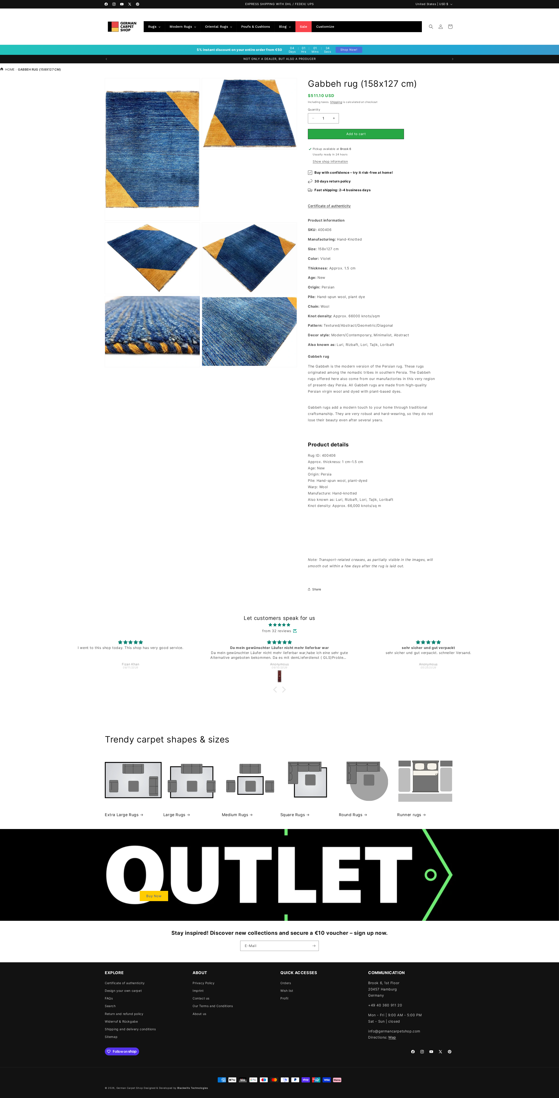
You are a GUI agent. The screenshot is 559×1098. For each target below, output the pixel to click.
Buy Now (154, 896)
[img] (279, 625)
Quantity (314, 109)
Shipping (336, 102)
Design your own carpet (123, 990)
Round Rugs (350, 814)
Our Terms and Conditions (213, 1006)
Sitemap (111, 1036)
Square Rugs (292, 814)
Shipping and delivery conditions (130, 1029)
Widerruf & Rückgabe (121, 1021)
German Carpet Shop (129, 1087)
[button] (431, 26)
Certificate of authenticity (329, 206)
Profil (284, 998)
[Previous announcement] (106, 59)
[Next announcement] (452, 59)
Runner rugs (409, 814)
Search (110, 1006)
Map (392, 1037)
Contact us (201, 998)
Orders (285, 983)
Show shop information (330, 161)
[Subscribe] (314, 946)
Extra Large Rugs (122, 814)
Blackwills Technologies (192, 1087)
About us (199, 1013)
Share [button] (316, 589)
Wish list (286, 990)
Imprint (198, 990)
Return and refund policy (124, 1013)
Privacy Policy (203, 983)
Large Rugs (174, 814)
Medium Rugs (235, 814)
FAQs (109, 998)
